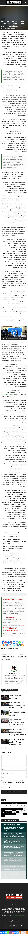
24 (3, 814)
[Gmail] (8, 645)
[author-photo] (14, 671)
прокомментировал (7, 394)
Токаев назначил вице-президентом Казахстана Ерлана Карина (16, 697)
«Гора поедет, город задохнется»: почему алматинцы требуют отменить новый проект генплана (17, 722)
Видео (3, 722)
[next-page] (5, 748)
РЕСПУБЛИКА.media (6, 28)
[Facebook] (3, 642)
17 (3, 812)
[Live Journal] (22, 642)
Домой (2, 7)
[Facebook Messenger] (8, 642)
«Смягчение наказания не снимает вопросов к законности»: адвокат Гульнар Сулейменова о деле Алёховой (17, 733)
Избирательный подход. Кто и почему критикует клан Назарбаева (7, 658)
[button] (14, 333)
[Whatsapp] (19, 642)
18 (6, 812)
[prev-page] (2, 748)
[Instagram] (5, 642)
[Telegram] (17, 642)
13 (14, 810)
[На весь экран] (24, 338)
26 (10, 814)
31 (3, 816)
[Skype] (14, 645)
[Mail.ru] (11, 645)
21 (17, 812)
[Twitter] (5, 645)
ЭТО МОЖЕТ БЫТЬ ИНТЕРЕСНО (9, 689)
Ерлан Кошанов (9, 648)
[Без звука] (22, 338)
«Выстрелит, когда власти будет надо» (22, 657)
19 (10, 812)
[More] (22, 645)
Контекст (7, 7)
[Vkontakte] (14, 642)
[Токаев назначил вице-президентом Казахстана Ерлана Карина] (5, 697)
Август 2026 (14, 803)
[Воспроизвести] (3, 338)
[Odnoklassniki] (3, 645)
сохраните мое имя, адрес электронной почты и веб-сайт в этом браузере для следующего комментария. (13, 782)
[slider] (13, 338)
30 (24, 814)
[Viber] (11, 642)
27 (14, 814)
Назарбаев (15, 648)
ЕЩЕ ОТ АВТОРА (6, 691)
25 (6, 814)
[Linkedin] (19, 645)
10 (3, 810)
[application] (14, 333)
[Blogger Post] (17, 645)
